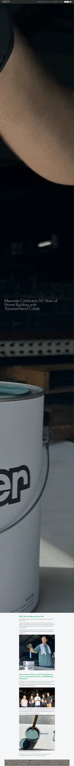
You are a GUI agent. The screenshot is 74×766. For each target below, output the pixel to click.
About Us (48, 1)
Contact (61, 1)
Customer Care (55, 1)
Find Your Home (42, 1)
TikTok (40, 751)
